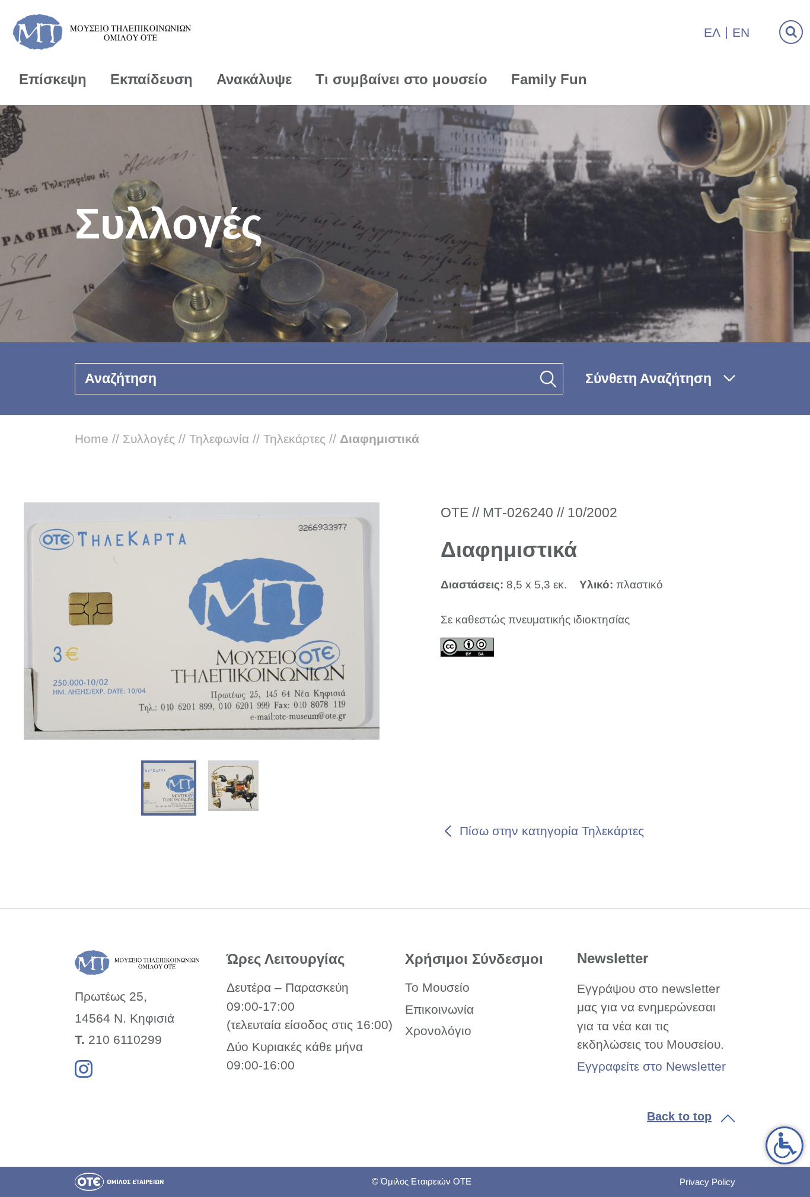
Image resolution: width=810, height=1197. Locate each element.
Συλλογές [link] (149, 438)
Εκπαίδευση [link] (151, 79)
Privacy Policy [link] (707, 1182)
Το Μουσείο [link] (437, 987)
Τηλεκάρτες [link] (294, 438)
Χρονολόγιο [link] (438, 1030)
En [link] (741, 32)
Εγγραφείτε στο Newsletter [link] (651, 1066)
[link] (784, 1145)
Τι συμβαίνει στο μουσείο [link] (401, 79)
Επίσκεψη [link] (53, 79)
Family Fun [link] (549, 79)
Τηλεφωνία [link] (219, 438)
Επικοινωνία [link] (439, 1009)
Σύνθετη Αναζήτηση (648, 378)
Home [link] (92, 438)
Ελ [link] (712, 32)
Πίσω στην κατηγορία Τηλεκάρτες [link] (552, 831)
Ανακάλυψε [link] (254, 79)
